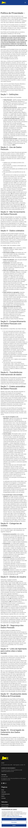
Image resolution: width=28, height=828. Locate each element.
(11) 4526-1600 (4, 776)
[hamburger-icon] (25, 3)
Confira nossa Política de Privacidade (14, 816)
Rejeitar (14, 825)
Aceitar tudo (14, 819)
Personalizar (14, 822)
